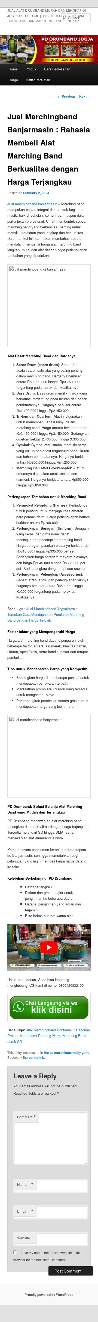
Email (25, 1211)
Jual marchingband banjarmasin (32, 203)
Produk (31, 69)
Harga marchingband (60, 1052)
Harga (13, 79)
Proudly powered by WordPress (49, 1294)
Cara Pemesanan (57, 69)
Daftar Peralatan (38, 79)
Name (25, 1184)
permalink (36, 1057)
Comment (26, 1117)
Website (23, 1237)
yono (85, 1052)
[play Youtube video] (48, 947)
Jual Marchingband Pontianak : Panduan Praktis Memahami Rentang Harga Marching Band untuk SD (48, 1035)
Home (13, 69)
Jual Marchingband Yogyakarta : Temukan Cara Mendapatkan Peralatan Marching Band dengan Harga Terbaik (45, 614)
